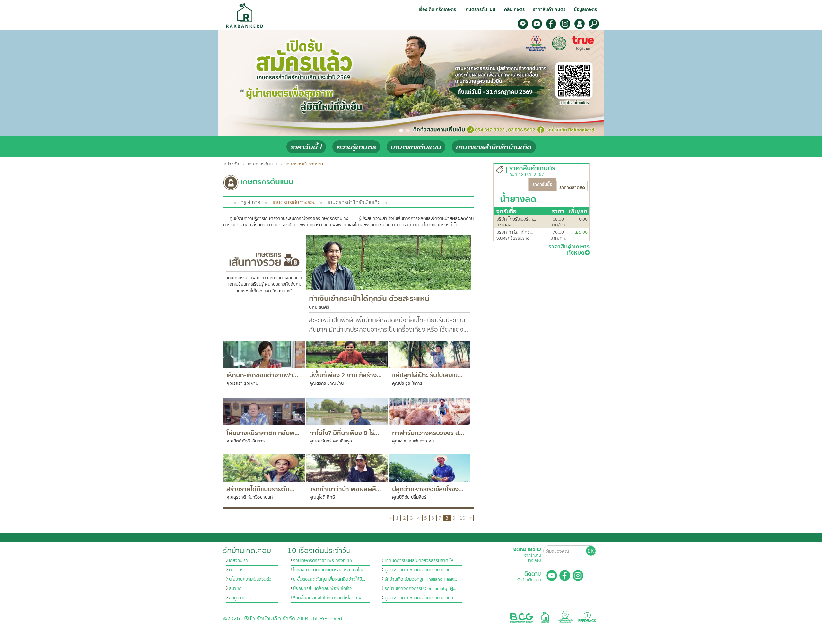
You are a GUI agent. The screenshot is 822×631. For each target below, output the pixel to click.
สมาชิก (235, 588)
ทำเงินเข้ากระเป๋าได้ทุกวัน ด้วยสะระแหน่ (369, 299)
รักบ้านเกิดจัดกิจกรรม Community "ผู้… (420, 588)
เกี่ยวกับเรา (238, 560)
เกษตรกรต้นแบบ (416, 147)
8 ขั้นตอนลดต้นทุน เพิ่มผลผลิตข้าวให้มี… (329, 579)
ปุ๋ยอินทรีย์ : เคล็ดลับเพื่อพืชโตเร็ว (322, 588)
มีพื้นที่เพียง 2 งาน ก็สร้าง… (345, 375)
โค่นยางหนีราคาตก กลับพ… (263, 433)
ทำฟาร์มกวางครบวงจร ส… (428, 433)
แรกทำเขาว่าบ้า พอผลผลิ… (345, 489)
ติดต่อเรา (237, 570)
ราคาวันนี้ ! (306, 147)
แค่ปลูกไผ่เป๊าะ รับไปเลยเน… (427, 375)
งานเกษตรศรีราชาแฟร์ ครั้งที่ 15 (322, 560)
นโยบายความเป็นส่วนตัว (250, 579)
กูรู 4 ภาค (250, 202)
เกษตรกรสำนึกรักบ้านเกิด (494, 147)
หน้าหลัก (231, 164)
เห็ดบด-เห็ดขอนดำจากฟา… (262, 375)
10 (462, 518)
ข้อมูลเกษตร (240, 598)
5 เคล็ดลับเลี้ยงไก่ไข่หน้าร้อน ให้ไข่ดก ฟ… (329, 598)
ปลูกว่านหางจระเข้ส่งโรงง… (428, 489)
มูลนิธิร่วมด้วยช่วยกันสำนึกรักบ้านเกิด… (419, 570)
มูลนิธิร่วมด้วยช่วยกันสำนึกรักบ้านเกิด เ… (420, 598)
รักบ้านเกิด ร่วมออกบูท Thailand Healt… (421, 579)
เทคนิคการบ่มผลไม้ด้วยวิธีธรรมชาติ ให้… (421, 560)
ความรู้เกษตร (356, 147)
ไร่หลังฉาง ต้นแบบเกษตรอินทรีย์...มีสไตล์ (329, 570)
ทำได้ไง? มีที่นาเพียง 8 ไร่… (344, 433)
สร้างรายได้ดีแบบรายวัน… (260, 489)
